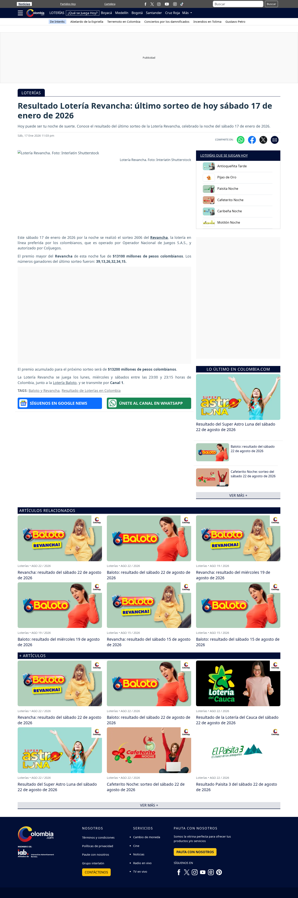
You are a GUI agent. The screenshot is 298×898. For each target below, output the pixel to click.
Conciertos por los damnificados (166, 21)
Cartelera (109, 4)
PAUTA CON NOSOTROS (195, 852)
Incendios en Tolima (207, 21)
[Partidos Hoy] (175, 4)
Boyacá (106, 13)
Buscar (271, 4)
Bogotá (137, 13)
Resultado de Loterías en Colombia (91, 390)
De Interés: (57, 21)
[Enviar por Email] (274, 139)
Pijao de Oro (226, 177)
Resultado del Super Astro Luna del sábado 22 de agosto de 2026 (235, 426)
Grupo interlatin (93, 863)
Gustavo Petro (235, 21)
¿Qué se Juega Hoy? (83, 13)
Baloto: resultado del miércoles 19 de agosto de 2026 (59, 641)
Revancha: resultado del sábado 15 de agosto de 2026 (149, 641)
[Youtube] (167, 4)
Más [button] (186, 13)
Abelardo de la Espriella (86, 21)
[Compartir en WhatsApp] (240, 139)
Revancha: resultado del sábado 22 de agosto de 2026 (59, 575)
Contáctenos (96, 872)
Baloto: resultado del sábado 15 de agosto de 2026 (238, 641)
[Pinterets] (219, 870)
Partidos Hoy (68, 4)
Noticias (24, 4)
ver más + (238, 495)
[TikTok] (182, 4)
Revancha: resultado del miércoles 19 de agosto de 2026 (233, 575)
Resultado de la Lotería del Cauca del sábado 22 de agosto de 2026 (237, 720)
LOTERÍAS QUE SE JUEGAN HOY (224, 155)
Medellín (121, 13)
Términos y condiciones (98, 837)
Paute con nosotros (95, 854)
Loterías (31, 92)
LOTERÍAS (56, 13)
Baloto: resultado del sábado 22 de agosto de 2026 (253, 448)
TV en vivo (140, 871)
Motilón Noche (228, 222)
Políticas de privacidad (97, 846)
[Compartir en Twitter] (263, 139)
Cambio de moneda (146, 837)
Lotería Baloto (65, 382)
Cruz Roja (172, 13)
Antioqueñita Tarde (232, 166)
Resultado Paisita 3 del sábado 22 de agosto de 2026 (236, 786)
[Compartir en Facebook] (252, 139)
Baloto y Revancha (44, 390)
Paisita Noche (227, 188)
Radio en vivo (142, 863)
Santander (154, 13)
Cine (136, 846)
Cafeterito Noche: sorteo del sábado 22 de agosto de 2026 (253, 473)
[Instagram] (159, 4)
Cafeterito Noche (230, 200)
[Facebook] (145, 4)
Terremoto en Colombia (123, 21)
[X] (152, 4)
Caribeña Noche (229, 211)
